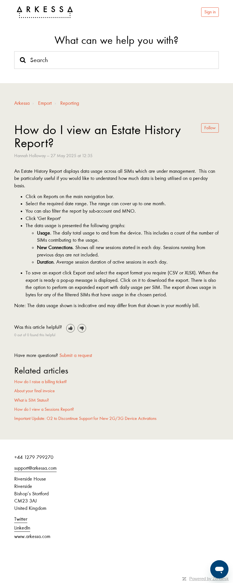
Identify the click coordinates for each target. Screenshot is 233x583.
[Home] (44, 12)
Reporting (69, 103)
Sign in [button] (210, 12)
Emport (45, 103)
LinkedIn (22, 528)
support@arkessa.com (35, 468)
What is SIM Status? (31, 400)
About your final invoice (34, 390)
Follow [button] (210, 127)
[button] (70, 328)
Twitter (20, 519)
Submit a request (75, 355)
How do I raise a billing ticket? (40, 381)
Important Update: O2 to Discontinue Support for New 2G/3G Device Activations (85, 418)
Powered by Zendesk (209, 578)
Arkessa (22, 103)
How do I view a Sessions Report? (44, 409)
